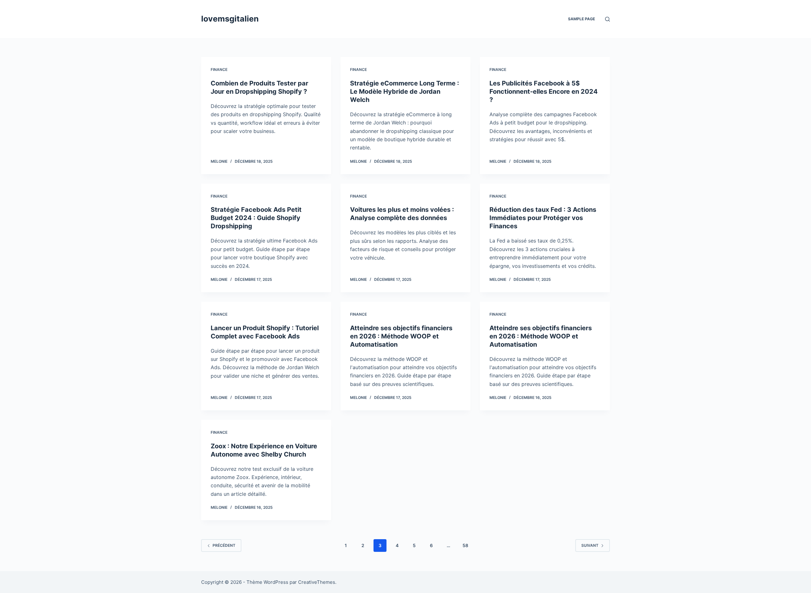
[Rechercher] (607, 19)
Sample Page (581, 18)
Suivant (589, 545)
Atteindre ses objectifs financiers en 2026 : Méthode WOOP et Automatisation (401, 336)
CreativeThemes (316, 582)
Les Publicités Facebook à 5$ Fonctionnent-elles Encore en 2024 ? (543, 91)
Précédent (224, 545)
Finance (219, 69)
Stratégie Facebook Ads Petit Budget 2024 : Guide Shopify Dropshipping (256, 218)
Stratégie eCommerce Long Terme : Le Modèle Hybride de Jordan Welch (404, 91)
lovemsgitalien (230, 18)
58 (465, 545)
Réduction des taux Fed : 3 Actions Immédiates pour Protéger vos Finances (542, 218)
